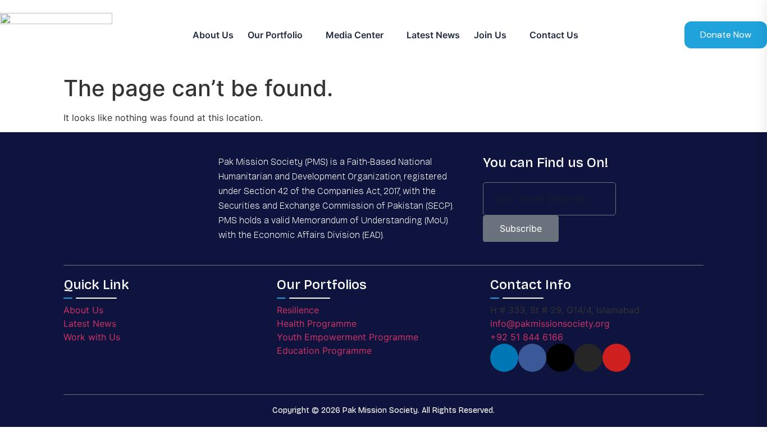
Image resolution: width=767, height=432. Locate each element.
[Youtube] (616, 358)
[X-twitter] (560, 358)
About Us (213, 34)
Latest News (433, 34)
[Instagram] (588, 358)
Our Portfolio (275, 34)
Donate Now (725, 34)
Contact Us (553, 34)
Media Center (354, 34)
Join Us (490, 34)
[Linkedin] (504, 358)
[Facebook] (532, 358)
